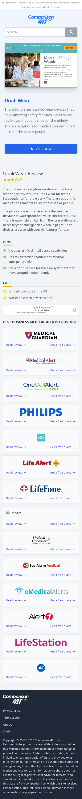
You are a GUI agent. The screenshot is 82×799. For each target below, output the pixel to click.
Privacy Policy (11, 711)
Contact (8, 731)
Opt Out (8, 724)
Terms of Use (11, 717)
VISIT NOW (43, 149)
